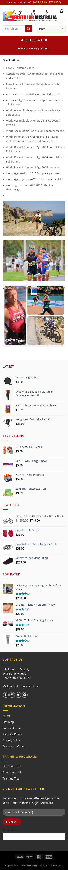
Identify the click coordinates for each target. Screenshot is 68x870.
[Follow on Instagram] (12, 695)
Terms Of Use (11, 728)
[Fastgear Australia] (30, 15)
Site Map (8, 722)
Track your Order (14, 746)
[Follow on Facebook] (6, 695)
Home (21, 48)
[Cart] (62, 11)
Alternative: (9, 830)
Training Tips (11, 778)
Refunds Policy (12, 734)
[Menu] (63, 19)
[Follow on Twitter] (18, 695)
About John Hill (12, 772)
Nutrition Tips (12, 766)
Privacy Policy (11, 740)
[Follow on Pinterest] (25, 695)
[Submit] (28, 28)
